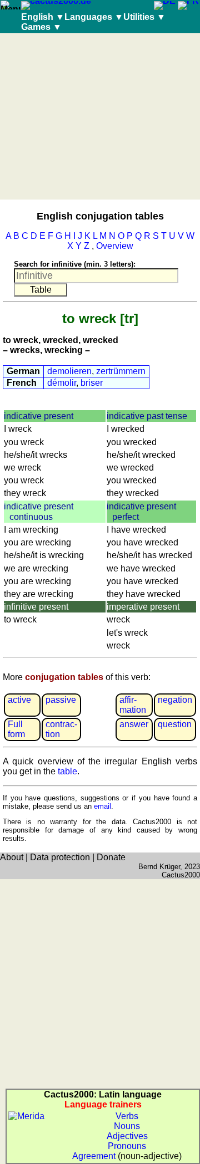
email (102, 806)
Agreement (94, 1156)
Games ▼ (41, 27)
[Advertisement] (100, 116)
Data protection (60, 857)
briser (92, 382)
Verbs (127, 1116)
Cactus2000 (181, 875)
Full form (16, 729)
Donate (111, 857)
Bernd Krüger (159, 866)
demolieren (69, 371)
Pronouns (127, 1146)
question (175, 724)
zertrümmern (121, 371)
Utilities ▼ (144, 17)
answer (133, 724)
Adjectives (127, 1136)
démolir (61, 382)
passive (61, 699)
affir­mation (132, 704)
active (19, 699)
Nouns (127, 1126)
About (11, 857)
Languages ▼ (93, 17)
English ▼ (42, 17)
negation (175, 699)
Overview (114, 246)
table (67, 771)
